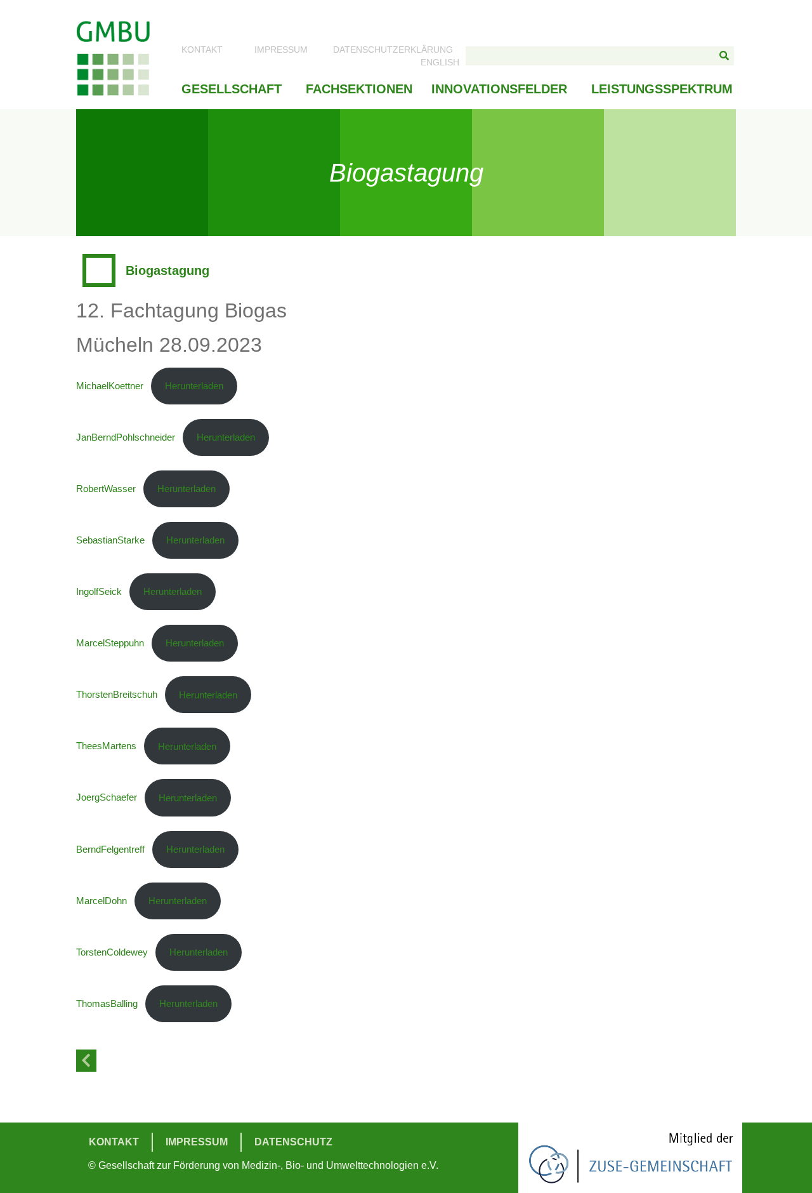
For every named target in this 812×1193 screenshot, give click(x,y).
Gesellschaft (231, 89)
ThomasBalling (107, 1003)
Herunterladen (194, 385)
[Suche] (724, 55)
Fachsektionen (359, 89)
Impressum (281, 49)
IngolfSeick (99, 591)
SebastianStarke (110, 540)
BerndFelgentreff (110, 849)
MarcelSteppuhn (110, 642)
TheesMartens (106, 746)
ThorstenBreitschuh (116, 695)
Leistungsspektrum (662, 89)
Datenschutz (293, 1141)
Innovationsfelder (499, 89)
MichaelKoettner (109, 385)
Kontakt (202, 49)
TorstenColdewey (112, 952)
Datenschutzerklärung (393, 49)
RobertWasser (106, 488)
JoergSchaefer (106, 797)
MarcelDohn (101, 900)
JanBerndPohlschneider (125, 437)
